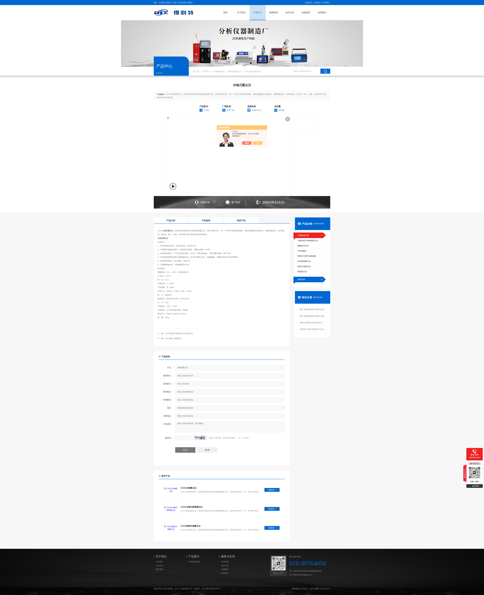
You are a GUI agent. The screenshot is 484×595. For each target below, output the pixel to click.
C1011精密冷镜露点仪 (190, 526)
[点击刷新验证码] (200, 438)
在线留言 (317, 3)
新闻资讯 (273, 12)
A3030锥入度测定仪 (173, 338)
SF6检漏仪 (302, 251)
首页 (225, 12)
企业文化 (159, 565)
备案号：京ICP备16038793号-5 (207, 589)
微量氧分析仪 (303, 246)
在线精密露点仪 (304, 261)
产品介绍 (171, 220)
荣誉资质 (159, 569)
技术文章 (290, 12)
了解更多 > (272, 490)
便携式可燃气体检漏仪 (306, 256)
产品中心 (257, 12)
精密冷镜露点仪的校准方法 (311, 323)
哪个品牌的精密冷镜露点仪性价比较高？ (313, 316)
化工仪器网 (314, 589)
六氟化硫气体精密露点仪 (307, 240)
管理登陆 (295, 589)
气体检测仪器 (219, 71)
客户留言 (235, 202)
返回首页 (308, 3)
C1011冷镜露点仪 (188, 488)
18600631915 (273, 202)
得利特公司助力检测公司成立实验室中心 (313, 329)
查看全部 (301, 279)
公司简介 (159, 562)
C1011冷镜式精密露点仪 (191, 507)
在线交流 (205, 202)
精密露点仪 (302, 271)
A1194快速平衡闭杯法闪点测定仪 (179, 333)
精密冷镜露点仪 (234, 71)
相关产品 (241, 220)
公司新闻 (225, 562)
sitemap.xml (325, 589)
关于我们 (241, 12)
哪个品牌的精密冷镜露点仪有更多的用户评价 (313, 309)
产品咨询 (206, 220)
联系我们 (326, 3)
